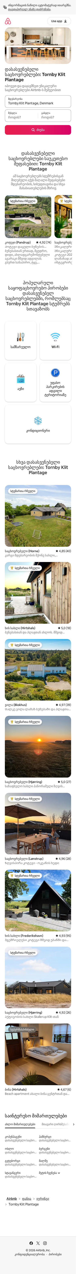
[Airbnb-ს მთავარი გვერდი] (8, 21)
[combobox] (38, 103)
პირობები (55, 1254)
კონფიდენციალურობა (30, 1254)
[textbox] (21, 117)
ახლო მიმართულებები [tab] (20, 1124)
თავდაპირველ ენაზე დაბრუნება (29, 9)
